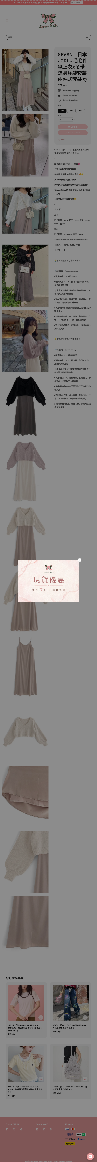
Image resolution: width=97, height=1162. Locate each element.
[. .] (48, 581)
